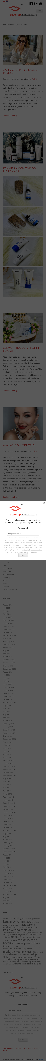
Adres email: (23, 528)
